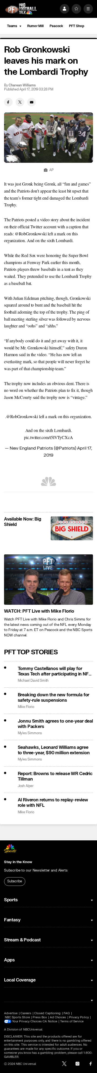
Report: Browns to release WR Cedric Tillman (55, 776)
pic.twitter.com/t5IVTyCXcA (48, 437)
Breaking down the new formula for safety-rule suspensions (53, 697)
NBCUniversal (33, 1030)
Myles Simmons (30, 733)
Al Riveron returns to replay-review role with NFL (53, 802)
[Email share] (31, 102)
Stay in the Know (18, 862)
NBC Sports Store (17, 1017)
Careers (25, 1013)
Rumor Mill (35, 26)
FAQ (67, 1013)
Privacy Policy (79, 1017)
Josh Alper (25, 786)
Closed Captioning (47, 1013)
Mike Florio (26, 707)
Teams (12, 26)
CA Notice (50, 1021)
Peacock (56, 26)
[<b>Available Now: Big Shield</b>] (72, 528)
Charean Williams (22, 85)
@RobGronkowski (22, 416)
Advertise (11, 1013)
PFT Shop (76, 26)
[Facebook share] (8, 102)
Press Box (40, 1017)
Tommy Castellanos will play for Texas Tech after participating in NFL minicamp (54, 671)
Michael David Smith (33, 681)
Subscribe (14, 881)
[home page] (21, 8)
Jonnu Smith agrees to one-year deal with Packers (55, 723)
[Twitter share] (20, 102)
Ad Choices (58, 1017)
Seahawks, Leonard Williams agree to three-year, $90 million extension (54, 750)
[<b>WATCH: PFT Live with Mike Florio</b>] (48, 579)
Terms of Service (72, 1021)
